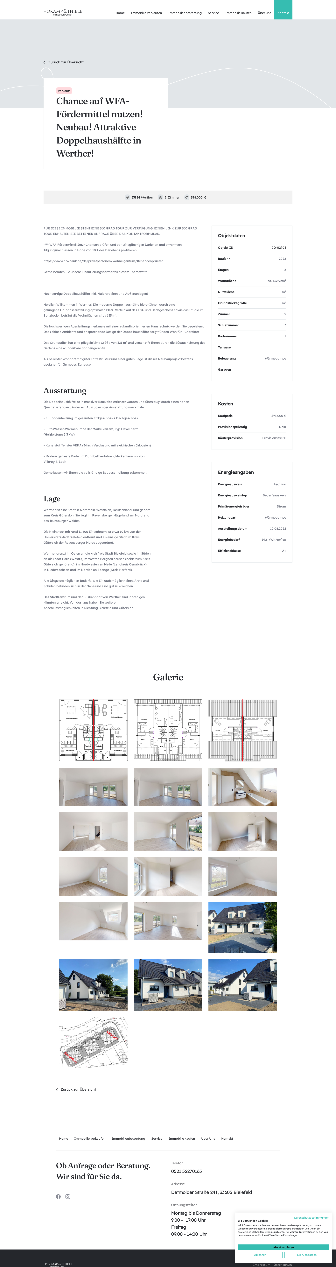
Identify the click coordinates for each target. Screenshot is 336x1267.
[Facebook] (58, 1196)
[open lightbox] (93, 730)
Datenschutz (283, 1265)
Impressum (261, 1265)
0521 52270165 (186, 1171)
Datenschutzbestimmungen (311, 1217)
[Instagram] (67, 1196)
